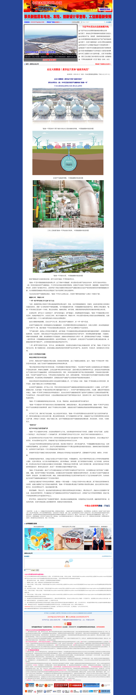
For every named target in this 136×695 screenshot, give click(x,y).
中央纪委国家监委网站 (91, 74)
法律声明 (58, 613)
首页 (27, 64)
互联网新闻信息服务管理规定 (53, 580)
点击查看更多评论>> (107, 556)
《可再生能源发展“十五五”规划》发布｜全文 (95, 59)
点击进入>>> (58, 22)
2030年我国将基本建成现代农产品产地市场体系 (95, 39)
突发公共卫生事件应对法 (98, 550)
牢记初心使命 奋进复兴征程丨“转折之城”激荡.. (58, 56)
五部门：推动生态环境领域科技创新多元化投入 (95, 33)
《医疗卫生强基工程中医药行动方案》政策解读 (95, 56)
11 (65, 54)
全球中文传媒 (39, 5)
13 (70, 54)
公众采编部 (52, 613)
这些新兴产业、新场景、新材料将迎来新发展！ (95, 36)
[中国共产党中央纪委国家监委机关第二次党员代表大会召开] (68, 18)
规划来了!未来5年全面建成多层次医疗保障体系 (95, 48)
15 (75, 54)
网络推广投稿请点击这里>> (103, 64)
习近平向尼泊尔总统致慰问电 (95, 27)
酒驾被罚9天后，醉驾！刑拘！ (39, 550)
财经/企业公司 (34, 64)
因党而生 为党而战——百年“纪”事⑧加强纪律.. (31, 56)
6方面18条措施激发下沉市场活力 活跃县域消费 (95, 51)
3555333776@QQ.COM (37, 22)
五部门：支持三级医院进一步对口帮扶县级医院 (95, 42)
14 (72, 54)
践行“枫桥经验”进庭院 (68, 550)
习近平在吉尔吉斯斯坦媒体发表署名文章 (93, 30)
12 (67, 54)
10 (62, 54)
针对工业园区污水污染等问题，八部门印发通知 (95, 53)
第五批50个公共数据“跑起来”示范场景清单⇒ (95, 45)
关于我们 (46, 613)
